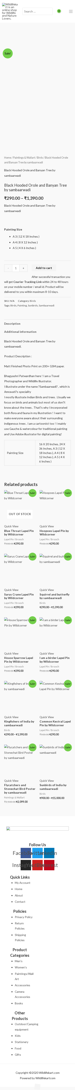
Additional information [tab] (20, 331)
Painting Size (13, 229)
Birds (40, 157)
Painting (22, 305)
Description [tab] (12, 323)
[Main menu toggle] (71, 11)
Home (7, 157)
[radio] (42, 236)
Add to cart (44, 268)
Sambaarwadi (46, 305)
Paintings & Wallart (24, 157)
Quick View (11, 526)
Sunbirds (33, 305)
